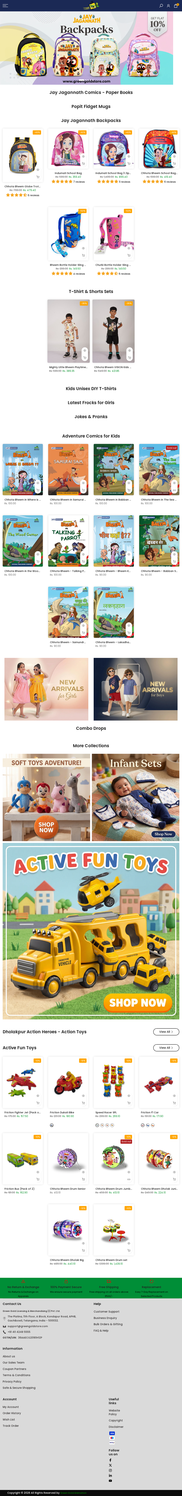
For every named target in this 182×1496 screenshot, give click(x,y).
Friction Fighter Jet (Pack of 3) (24, 1112)
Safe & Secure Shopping (19, 1388)
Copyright (116, 1420)
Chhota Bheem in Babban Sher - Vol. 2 (120, 499)
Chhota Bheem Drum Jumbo (113, 1189)
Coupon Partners (14, 1369)
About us (9, 1356)
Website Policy (114, 1412)
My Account (11, 1407)
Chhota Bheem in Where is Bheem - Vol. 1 (30, 499)
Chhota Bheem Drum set (111, 1260)
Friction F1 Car (150, 1112)
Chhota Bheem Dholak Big (67, 1260)
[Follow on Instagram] (110, 1470)
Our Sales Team (14, 1362)
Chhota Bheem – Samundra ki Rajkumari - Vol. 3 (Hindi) (85, 642)
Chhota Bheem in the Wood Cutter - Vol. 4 (31, 571)
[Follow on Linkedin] (110, 1475)
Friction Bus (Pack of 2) (19, 1189)
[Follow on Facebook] (110, 1460)
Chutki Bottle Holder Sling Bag (114, 265)
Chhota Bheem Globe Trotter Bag (26, 186)
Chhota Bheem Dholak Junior (160, 1189)
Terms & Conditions (16, 1375)
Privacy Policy (12, 1381)
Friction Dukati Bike (62, 1112)
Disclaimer (116, 1427)
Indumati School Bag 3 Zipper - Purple (120, 173)
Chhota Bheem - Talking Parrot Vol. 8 (74, 571)
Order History (12, 1413)
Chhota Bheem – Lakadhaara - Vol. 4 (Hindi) (124, 642)
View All (164, 1032)
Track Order (11, 1426)
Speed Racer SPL (106, 1112)
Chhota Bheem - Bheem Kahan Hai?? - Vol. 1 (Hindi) (128, 571)
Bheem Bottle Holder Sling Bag (69, 265)
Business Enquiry (105, 1318)
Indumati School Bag (68, 173)
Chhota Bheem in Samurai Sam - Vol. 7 (75, 499)
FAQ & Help (101, 1330)
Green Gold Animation (73, 1493)
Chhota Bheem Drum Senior (68, 1189)
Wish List (9, 1419)
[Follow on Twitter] (110, 1465)
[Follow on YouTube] (110, 1481)
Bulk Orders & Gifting (108, 1324)
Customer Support (106, 1311)
